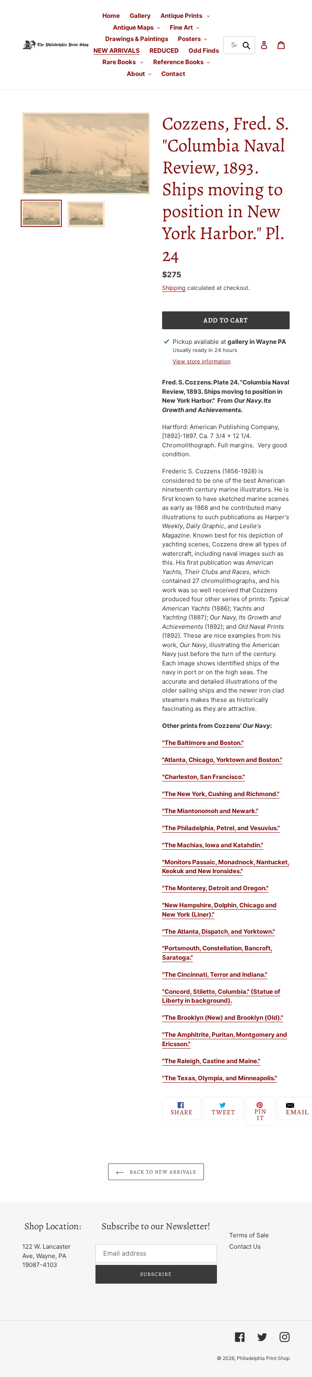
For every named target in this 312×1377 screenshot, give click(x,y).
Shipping (174, 287)
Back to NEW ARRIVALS (162, 1171)
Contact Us (245, 1246)
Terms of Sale (249, 1235)
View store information (202, 361)
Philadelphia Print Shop (263, 1358)
